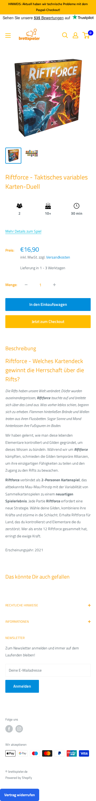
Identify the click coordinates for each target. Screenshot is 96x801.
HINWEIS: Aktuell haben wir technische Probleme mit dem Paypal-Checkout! (48, 6)
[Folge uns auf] (9, 729)
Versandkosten (58, 257)
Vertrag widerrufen (19, 795)
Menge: (11, 284)
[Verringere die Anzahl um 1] (26, 284)
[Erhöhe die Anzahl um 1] (54, 284)
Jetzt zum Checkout (48, 321)
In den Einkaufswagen (48, 304)
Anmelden (22, 686)
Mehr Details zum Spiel (23, 231)
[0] (86, 35)
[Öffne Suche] (65, 35)
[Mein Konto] (75, 35)
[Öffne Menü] (8, 35)
